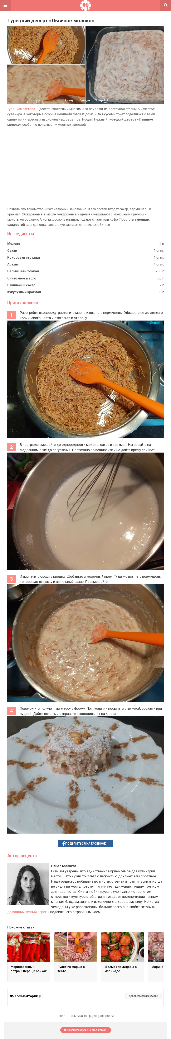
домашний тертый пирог (27, 912)
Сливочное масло (21, 278)
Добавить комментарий (143, 996)
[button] (5, 5)
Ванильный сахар (21, 285)
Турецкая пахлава (21, 109)
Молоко (13, 244)
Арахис (13, 264)
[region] (85, 166)
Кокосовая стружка (23, 257)
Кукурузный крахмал (24, 292)
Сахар (12, 251)
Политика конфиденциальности (91, 1016)
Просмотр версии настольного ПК (87, 1030)
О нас (61, 1016)
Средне (84, 100)
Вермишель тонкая (23, 271)
